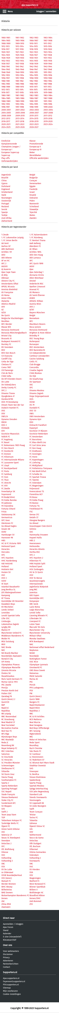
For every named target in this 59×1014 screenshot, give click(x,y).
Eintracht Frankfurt (38, 425)
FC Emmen (6, 454)
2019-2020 (48, 121)
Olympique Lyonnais (39, 664)
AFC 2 (3, 263)
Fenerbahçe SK (8, 491)
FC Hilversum (7, 457)
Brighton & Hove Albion (40, 333)
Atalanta (5, 301)
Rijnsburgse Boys (9, 737)
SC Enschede (7, 757)
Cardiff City (6, 359)
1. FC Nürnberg (36, 237)
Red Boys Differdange (39, 728)
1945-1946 (19, 69)
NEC (3, 650)
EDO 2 (4, 425)
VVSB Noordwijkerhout (11, 875)
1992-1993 (5, 104)
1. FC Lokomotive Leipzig (12, 237)
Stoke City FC (7, 800)
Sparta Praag (35, 783)
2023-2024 (48, 124)
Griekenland (6, 192)
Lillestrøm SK (36, 618)
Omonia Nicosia (8, 670)
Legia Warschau (37, 610)
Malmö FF (5, 630)
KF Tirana (5, 598)
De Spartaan (35, 382)
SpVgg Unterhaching (39, 788)
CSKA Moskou (36, 373)
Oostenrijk (6, 201)
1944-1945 (5, 69)
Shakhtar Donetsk (38, 765)
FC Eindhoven (36, 451)
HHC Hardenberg (9, 561)
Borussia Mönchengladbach (14, 333)
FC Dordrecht (7, 451)
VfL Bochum (35, 846)
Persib (32, 685)
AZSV (3, 312)
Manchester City (37, 630)
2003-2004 (48, 110)
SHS (31, 768)
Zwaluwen (5, 907)
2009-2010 (20, 115)
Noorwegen (6, 198)
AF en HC (5, 260)
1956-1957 (5, 78)
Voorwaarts (35, 861)
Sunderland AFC (8, 803)
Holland (5, 566)
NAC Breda (6, 647)
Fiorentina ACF (36, 494)
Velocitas (34, 840)
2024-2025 (5, 127)
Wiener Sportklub (37, 887)
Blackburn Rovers (37, 324)
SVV (3, 809)
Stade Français (8, 794)
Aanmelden (8, 924)
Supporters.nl (10, 972)
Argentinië (6, 175)
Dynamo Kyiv (35, 419)
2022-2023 (34, 124)
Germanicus (6, 517)
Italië (3, 195)
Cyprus (4, 183)
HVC (3, 575)
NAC (31, 644)
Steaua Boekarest (9, 797)
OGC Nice (34, 662)
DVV (3, 413)
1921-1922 (19, 52)
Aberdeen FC (35, 246)
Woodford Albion (37, 895)
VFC (3, 846)
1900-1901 (5, 38)
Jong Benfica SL (8, 589)
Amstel (33, 281)
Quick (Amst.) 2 (8, 699)
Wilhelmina (6, 889)
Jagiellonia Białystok (39, 586)
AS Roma (5, 295)
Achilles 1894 (35, 252)
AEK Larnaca (35, 258)
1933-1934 (19, 61)
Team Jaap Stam (8, 814)
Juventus (33, 592)
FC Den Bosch (7, 448)
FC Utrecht (6, 483)
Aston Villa (6, 298)
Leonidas (5, 612)
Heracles (5, 549)
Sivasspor (34, 771)
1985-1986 (19, 98)
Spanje (4, 212)
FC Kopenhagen (37, 460)
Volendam (34, 855)
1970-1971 (34, 87)
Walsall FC (6, 881)
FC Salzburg (6, 474)
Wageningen (35, 878)
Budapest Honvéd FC (10, 341)
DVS (3, 410)
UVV (31, 832)
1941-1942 (19, 66)
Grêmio (33, 529)
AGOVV (4, 266)
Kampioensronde (9, 144)
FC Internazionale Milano (12, 460)
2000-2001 (6, 110)
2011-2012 (48, 115)
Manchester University (40, 633)
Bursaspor (34, 344)
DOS (31, 399)
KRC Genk (34, 604)
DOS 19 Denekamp (9, 402)
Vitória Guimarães (38, 852)
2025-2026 (19, 127)
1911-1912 (48, 43)
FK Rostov (34, 503)
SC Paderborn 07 (37, 760)
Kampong (5, 595)
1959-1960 (48, 78)
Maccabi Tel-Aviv (37, 627)
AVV (3, 307)
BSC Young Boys (37, 338)
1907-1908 (48, 40)
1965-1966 (19, 84)
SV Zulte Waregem (38, 806)
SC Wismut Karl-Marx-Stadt (42, 763)
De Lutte (5, 382)
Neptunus (34, 650)
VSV (3, 866)
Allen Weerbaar (37, 278)
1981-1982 (19, 95)
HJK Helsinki (7, 563)
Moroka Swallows (37, 638)
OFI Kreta (5, 662)
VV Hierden (35, 869)
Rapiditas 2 (35, 711)
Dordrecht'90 (7, 399)
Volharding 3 (7, 861)
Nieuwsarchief (9, 940)
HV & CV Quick (36, 572)
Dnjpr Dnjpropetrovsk (39, 396)
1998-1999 (34, 107)
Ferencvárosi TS (37, 491)
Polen (32, 201)
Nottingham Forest (38, 659)
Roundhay (34, 745)
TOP (3, 817)
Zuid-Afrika (6, 218)
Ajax (31, 269)
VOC (3, 855)
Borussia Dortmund (10, 330)
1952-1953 (5, 75)
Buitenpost (35, 341)
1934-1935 (34, 61)
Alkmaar (5, 278)
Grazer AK (5, 529)
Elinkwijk (5, 428)
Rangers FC (35, 702)
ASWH (32, 298)
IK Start (4, 584)
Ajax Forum (8, 927)
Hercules (5, 552)
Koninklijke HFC (37, 598)
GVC (31, 532)
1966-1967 (34, 84)
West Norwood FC (38, 884)
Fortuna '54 (35, 506)
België (32, 175)
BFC (31, 321)
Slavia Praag (7, 777)
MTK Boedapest (37, 641)
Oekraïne (34, 198)
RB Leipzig (6, 713)
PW (31, 693)
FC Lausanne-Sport (10, 462)
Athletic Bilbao (36, 301)
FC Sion (4, 477)
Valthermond (35, 835)
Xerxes (4, 898)
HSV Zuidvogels (37, 569)
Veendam (5, 840)
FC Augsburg (6, 439)
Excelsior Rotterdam (39, 434)
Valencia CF (6, 835)
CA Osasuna (6, 356)
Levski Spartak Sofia (10, 615)
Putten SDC (6, 693)
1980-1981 (5, 95)
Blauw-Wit (6, 327)
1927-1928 (48, 55)
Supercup (5, 155)
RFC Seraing (35, 731)
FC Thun (5, 480)
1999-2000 (48, 107)
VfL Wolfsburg (7, 849)
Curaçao (33, 180)
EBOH (4, 422)
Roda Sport (35, 742)
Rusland (5, 206)
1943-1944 (48, 66)
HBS (3, 540)
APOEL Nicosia (8, 286)
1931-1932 (48, 58)
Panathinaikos (7, 676)
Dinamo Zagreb (36, 393)
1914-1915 (34, 46)
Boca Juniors (35, 327)
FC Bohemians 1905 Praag (13, 445)
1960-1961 (5, 81)
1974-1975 (34, 89)
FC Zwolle (5, 488)
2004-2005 (6, 113)
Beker (32, 152)
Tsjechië (33, 212)
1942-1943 (34, 66)
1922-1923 (34, 52)
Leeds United (7, 610)
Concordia (34, 367)
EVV (3, 431)
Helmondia (35, 546)
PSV (31, 690)
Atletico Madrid (8, 304)
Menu (10, 11)
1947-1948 (48, 69)
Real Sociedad (7, 725)
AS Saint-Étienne (37, 295)
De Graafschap (36, 379)
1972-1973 (5, 89)
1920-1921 (5, 52)
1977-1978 (19, 92)
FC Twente (34, 480)
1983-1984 (48, 95)
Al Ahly (4, 275)
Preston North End (9, 690)
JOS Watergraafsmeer (11, 592)
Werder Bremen (8, 884)
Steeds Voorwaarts (38, 797)
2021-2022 (19, 124)
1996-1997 (5, 107)
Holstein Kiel (7, 569)
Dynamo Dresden (9, 419)
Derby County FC (8, 387)
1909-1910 (19, 43)
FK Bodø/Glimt (8, 497)
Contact (6, 967)
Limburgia (5, 621)
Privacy (6, 957)
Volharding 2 (35, 858)
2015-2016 (48, 118)
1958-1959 (34, 78)
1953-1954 (19, 75)
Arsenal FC (34, 289)
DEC (31, 384)
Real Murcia (35, 722)
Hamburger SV (7, 535)
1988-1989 (5, 101)
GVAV (3, 532)
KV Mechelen (7, 607)
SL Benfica (34, 774)
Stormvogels (35, 800)
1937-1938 (19, 63)
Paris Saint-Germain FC (11, 679)
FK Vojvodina (7, 506)
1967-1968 (48, 84)
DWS (32, 413)
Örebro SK (6, 673)
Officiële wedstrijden (39, 158)
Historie (5, 21)
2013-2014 (19, 118)
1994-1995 (34, 104)
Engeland (5, 189)
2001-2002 (20, 110)
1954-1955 (34, 75)
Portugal (5, 203)
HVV (31, 575)
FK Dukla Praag (36, 500)
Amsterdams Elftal (9, 284)
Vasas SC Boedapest (10, 838)
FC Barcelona (36, 439)
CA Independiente (38, 353)
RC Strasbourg (7, 719)
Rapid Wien (35, 708)
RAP (3, 705)
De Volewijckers (8, 384)
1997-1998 (19, 107)
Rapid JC (5, 708)
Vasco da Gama (37, 838)
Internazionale (36, 584)
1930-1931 (34, 58)
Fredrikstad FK (36, 509)
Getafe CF (34, 517)
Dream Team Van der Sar (12, 405)
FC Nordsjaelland (9, 468)
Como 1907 (6, 367)
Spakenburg (35, 780)
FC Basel (5, 442)
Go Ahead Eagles (9, 526)
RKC (31, 737)
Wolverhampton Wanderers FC (15, 895)
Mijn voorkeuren (10, 991)
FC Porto (5, 471)
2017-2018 (19, 121)
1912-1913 (5, 46)
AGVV (32, 266)
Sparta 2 (5, 783)
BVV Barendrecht (37, 350)
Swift (32, 809)
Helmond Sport (8, 546)
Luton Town (35, 624)
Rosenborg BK (7, 745)
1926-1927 (34, 55)
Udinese (33, 823)
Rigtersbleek (35, 734)
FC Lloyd (5, 465)
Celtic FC (33, 361)
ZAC (3, 901)
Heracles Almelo (37, 549)
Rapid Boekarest (37, 705)
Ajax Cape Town (8, 272)
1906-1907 (34, 40)
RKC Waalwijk (7, 739)
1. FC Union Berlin (9, 240)
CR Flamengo (7, 370)
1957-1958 (19, 78)
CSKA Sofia (6, 376)
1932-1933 (5, 61)
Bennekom (34, 318)
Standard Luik (36, 794)
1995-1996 (48, 104)
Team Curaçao (36, 812)
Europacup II (35, 146)
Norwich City (7, 659)
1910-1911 (34, 43)
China (4, 180)
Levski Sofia (35, 612)
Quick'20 (5, 702)
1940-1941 (5, 66)
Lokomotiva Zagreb (10, 624)
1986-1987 (34, 98)
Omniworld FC (36, 667)
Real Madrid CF (8, 722)
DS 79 (32, 405)
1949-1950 (19, 72)
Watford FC (35, 881)
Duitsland (5, 186)
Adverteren (8, 960)
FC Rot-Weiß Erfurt (38, 471)
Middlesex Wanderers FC (12, 636)
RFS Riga (5, 734)
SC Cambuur (35, 754)
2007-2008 (48, 113)
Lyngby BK (6, 627)
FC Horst (33, 457)
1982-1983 (34, 95)
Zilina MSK (6, 904)
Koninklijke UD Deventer (12, 601)
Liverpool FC (35, 621)
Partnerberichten (10, 964)
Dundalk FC (35, 408)
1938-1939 (34, 63)
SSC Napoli (6, 791)
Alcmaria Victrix (37, 275)
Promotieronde (36, 144)
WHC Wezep (6, 887)
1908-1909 (5, 43)
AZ (2, 309)
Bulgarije (34, 177)
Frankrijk (33, 189)
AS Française (7, 292)
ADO (3, 255)
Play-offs (5, 158)
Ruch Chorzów (36, 748)
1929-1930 (19, 58)
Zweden (33, 218)
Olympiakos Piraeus (10, 664)
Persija (4, 687)
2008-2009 (6, 115)
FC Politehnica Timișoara (41, 468)
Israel (32, 192)
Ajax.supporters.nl (11, 978)
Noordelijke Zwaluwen (11, 656)
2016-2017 (5, 121)
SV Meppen (6, 806)
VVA (31, 872)
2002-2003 (34, 110)
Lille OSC (5, 618)
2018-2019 (34, 121)
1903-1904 (48, 38)
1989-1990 (19, 101)
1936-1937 (5, 63)
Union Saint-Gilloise (10, 829)
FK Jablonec (6, 503)
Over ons (7, 945)
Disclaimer (8, 954)
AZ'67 (32, 309)
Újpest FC (5, 826)
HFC (3, 555)
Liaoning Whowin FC (39, 615)
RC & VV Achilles (37, 716)
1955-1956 (48, 75)
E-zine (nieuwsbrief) (12, 937)
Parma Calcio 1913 (9, 682)
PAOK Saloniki (36, 676)
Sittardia (5, 771)
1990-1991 (34, 101)
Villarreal (34, 849)
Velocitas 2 (6, 843)
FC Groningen (36, 454)
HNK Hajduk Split (37, 563)
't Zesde (5, 234)
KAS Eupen (34, 595)
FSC (31, 511)
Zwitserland (6, 221)
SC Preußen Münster (10, 763)
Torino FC (34, 817)
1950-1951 (34, 72)
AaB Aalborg (35, 243)
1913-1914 (19, 46)
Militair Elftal (35, 636)
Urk (31, 829)
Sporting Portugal (9, 788)
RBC (31, 713)
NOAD (32, 653)
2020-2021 (5, 124)
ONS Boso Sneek (37, 670)
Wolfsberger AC (36, 892)
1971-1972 (48, 87)
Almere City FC (8, 281)
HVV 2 (4, 578)
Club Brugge (35, 364)
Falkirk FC (5, 436)
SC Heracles (6, 760)
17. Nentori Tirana (37, 240)
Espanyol (34, 428)
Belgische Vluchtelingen (12, 318)
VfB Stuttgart (35, 843)
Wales (32, 215)
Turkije (4, 215)
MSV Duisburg (7, 641)
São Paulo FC (35, 751)
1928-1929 (5, 58)
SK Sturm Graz (7, 774)
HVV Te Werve (36, 578)
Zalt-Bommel (35, 901)
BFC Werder (6, 324)
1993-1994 (19, 104)
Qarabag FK (6, 696)
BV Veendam (7, 347)
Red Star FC (6, 731)
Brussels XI (6, 338)
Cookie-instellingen (12, 994)
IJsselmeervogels (37, 581)
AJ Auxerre (6, 269)
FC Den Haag (35, 448)
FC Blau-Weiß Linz (38, 442)
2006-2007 (34, 113)
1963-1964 (48, 81)
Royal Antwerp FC (9, 748)
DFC (31, 387)
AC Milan (33, 249)
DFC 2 (3, 390)
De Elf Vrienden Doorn (11, 379)
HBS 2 (32, 540)
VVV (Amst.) (6, 878)
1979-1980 (48, 92)
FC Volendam (35, 483)
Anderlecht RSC (36, 284)
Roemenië (34, 203)
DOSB (32, 402)
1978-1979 (34, 92)
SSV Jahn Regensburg (39, 791)
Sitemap (7, 988)
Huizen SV (6, 572)
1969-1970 (19, 87)
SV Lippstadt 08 (37, 803)
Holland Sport (36, 566)
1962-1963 (34, 81)
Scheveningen (7, 765)
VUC (31, 866)
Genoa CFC (34, 514)
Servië (4, 209)
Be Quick (5, 315)
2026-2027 (34, 127)
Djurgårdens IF (8, 396)
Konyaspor (34, 601)
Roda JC (4, 742)
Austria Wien (35, 304)
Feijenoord (34, 488)
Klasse (33, 141)
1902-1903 (34, 38)
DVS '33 (33, 410)
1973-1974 (19, 89)
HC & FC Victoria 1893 (11, 543)
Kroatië (33, 195)
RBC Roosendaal (8, 716)
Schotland (34, 206)
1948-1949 (5, 72)
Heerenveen (35, 543)
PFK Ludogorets (37, 687)
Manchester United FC (11, 633)
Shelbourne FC (8, 768)
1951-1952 (48, 72)
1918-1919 (34, 49)
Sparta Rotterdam (9, 786)
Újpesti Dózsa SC (37, 826)
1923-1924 (48, 52)
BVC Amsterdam (37, 347)
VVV (31, 875)
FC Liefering (35, 462)
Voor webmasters (11, 951)
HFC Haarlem (7, 558)
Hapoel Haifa (36, 537)
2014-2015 (34, 118)
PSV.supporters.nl (11, 984)
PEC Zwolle (6, 685)
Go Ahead (34, 523)
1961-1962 (19, 81)
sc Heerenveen (36, 757)
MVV (3, 644)
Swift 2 (4, 812)
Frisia (3, 511)
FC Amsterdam (36, 436)
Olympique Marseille (10, 667)
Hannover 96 (7, 537)
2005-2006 (20, 113)
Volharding (6, 858)
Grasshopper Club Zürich (41, 526)
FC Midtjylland (36, 465)
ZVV (31, 904)
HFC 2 (32, 555)
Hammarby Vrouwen (39, 535)
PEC (31, 682)
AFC (31, 260)
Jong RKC (33, 589)
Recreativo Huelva (9, 728)
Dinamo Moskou (37, 390)
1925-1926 (19, 55)
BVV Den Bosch (8, 353)
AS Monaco (35, 292)
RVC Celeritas (7, 751)
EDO (31, 422)
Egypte (33, 186)
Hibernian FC (35, 561)
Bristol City (6, 335)
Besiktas (5, 321)
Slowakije (34, 209)
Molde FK (5, 638)
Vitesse (4, 852)
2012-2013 (5, 118)
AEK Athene (6, 258)
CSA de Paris (7, 373)
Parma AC (34, 679)
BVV (3, 350)
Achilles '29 (6, 252)
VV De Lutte (6, 869)
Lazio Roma (35, 607)
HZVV (3, 581)
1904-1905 (5, 40)
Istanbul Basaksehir (10, 586)
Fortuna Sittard (8, 509)
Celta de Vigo (7, 361)
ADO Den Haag (36, 255)
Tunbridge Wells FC (10, 823)
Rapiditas (5, 711)
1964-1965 (5, 84)
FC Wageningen (36, 485)
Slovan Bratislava (38, 777)
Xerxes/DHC (35, 898)
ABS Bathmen (7, 249)
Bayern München (37, 312)
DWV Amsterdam (37, 416)
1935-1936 (48, 61)
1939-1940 (48, 63)
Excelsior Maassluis (10, 434)
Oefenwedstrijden (9, 161)
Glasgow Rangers (37, 520)
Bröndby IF (34, 335)
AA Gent (5, 243)
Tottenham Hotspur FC (11, 820)
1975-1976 (48, 89)
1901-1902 (19, 38)
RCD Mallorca (36, 719)
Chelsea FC (6, 364)
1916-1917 (5, 49)
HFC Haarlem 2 (36, 558)
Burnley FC (6, 344)
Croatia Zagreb (36, 370)
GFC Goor (5, 520)
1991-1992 (48, 101)
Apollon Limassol (37, 286)
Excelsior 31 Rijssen (38, 431)
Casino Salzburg (37, 359)
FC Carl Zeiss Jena (38, 445)
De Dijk (33, 376)
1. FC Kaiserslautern (38, 234)
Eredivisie (5, 141)
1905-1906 (19, 40)
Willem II (34, 889)
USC (3, 832)
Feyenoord (6, 494)
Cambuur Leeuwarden (39, 356)
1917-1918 (19, 49)
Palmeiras (34, 673)
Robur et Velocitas (38, 739)
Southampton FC (8, 780)
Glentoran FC (7, 523)
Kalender (7, 933)
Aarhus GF (6, 246)
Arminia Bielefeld (9, 289)
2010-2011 (34, 115)
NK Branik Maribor (9, 653)
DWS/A (4, 416)
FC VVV (4, 485)
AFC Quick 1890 (36, 263)
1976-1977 (5, 92)
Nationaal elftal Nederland (42, 647)
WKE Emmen (7, 892)
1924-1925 (5, 55)
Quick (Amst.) (36, 696)
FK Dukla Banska (9, 500)
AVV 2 (32, 307)
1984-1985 (5, 98)
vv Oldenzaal (7, 872)
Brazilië (4, 177)
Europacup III (35, 149)
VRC (3, 864)
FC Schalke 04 (36, 474)
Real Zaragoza (36, 725)
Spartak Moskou (37, 786)
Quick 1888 (35, 699)
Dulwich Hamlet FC (10, 408)
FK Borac (34, 497)
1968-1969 (5, 87)
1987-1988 (48, 98)
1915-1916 (48, 46)
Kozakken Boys (8, 604)
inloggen (40, 11)
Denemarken (35, 183)
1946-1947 (34, 69)
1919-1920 (48, 49)
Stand (5, 930)
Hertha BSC (35, 552)
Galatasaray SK (8, 514)
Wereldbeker (35, 155)
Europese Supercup (10, 152)
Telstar (33, 814)
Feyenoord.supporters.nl (14, 981)
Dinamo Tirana (8, 393)
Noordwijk (34, 656)
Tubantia (33, 820)
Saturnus (5, 754)
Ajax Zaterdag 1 (36, 272)
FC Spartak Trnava (38, 477)
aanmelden (51, 11)
